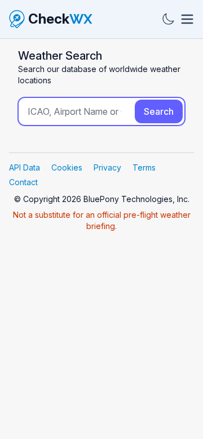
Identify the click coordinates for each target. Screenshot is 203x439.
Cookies (66, 167)
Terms (144, 167)
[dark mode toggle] (168, 19)
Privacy (107, 167)
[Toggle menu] (187, 19)
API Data (24, 167)
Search (159, 111)
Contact (23, 182)
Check (60, 19)
